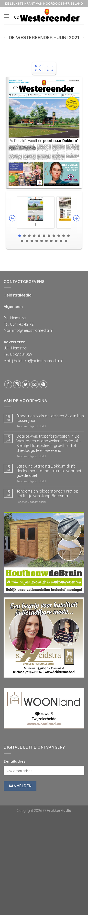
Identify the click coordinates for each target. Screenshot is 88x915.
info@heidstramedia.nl (32, 330)
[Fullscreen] (38, 68)
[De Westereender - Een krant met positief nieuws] (47, 16)
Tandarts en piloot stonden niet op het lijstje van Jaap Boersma (47, 493)
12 (22, 241)
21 (66, 241)
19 (56, 241)
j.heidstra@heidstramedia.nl (37, 360)
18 (51, 241)
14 (32, 241)
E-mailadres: (15, 761)
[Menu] (7, 16)
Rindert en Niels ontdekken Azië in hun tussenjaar (50, 418)
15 (36, 241)
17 (46, 241)
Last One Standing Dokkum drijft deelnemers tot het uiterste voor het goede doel (48, 471)
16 (41, 241)
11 (68, 236)
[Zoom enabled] (50, 68)
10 (63, 236)
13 (27, 241)
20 (61, 241)
